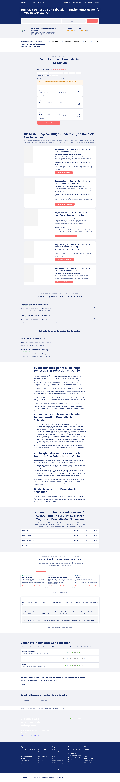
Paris (66, 73)
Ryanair (54, 749)
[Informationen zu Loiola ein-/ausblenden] (97, 665)
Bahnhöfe (23, 758)
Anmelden (97, 2)
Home (22, 708)
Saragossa (41, 75)
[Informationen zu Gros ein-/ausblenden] (97, 659)
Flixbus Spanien (41, 751)
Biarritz (79, 73)
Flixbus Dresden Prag (42, 754)
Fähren (44, 2)
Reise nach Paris (88, 754)
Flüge (39, 2)
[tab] (41, 570)
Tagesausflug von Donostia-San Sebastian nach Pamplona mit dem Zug (72, 182)
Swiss (53, 756)
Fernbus (35, 2)
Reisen (86, 747)
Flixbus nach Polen (42, 749)
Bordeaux (72, 73)
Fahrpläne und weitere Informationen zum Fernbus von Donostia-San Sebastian (39, 683)
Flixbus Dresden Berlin (43, 756)
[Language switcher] (67, 2)
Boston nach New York (27, 754)
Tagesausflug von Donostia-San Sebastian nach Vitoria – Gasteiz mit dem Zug (72, 214)
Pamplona (59, 73)
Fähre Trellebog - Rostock (75, 755)
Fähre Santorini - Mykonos (75, 749)
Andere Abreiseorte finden (59, 69)
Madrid (40, 73)
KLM (53, 758)
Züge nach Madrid (25, 700)
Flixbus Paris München (43, 758)
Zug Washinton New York (28, 751)
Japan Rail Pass (88, 749)
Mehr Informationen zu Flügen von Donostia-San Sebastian (76, 683)
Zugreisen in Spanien (34, 708)
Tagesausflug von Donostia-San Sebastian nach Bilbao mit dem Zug (72, 150)
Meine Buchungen (77, 2)
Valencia (55, 75)
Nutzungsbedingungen (48, 777)
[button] (56, 21)
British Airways (56, 754)
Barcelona (52, 73)
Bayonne (48, 75)
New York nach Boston (27, 756)
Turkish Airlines (56, 751)
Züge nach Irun (44, 700)
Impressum (37, 777)
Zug (30, 2)
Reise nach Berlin (88, 751)
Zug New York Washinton (28, 749)
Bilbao (45, 73)
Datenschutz (60, 777)
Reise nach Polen (88, 756)
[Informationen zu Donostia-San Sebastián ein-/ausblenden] (97, 652)
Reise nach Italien (89, 758)
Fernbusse (39, 747)
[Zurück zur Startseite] (25, 2)
